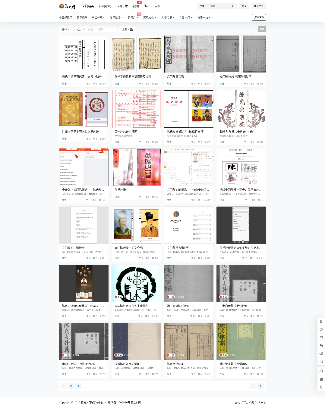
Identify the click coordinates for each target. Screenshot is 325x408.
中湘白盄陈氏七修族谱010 (78, 364)
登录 (244, 6)
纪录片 (134, 16)
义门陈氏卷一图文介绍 (129, 248)
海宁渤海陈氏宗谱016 (180, 306)
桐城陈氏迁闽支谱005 (128, 364)
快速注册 (258, 6)
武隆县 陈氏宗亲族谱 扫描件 (237, 131)
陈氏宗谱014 (175, 364)
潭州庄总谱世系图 (126, 131)
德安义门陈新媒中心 (91, 402)
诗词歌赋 (105, 6)
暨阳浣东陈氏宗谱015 (233, 364)
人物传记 (166, 17)
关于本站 (202, 17)
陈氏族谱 (120, 190)
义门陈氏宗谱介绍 (178, 248)
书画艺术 (122, 6)
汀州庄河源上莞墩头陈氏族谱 (80, 131)
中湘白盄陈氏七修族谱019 (235, 306)
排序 (64, 29)
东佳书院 (97, 17)
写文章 (260, 17)
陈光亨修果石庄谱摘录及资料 (133, 76)
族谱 (147, 6)
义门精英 (88, 6)
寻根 (158, 6)
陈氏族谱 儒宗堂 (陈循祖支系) (185, 131)
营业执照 (136, 402)
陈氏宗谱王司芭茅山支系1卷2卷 (82, 76)
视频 (136, 4)
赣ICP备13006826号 (118, 402)
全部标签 (127, 29)
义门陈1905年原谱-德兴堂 (236, 76)
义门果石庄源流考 (73, 248)
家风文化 (148, 17)
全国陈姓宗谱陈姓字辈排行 (131, 306)
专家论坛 (115, 17)
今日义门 (184, 17)
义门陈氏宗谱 (175, 76)
